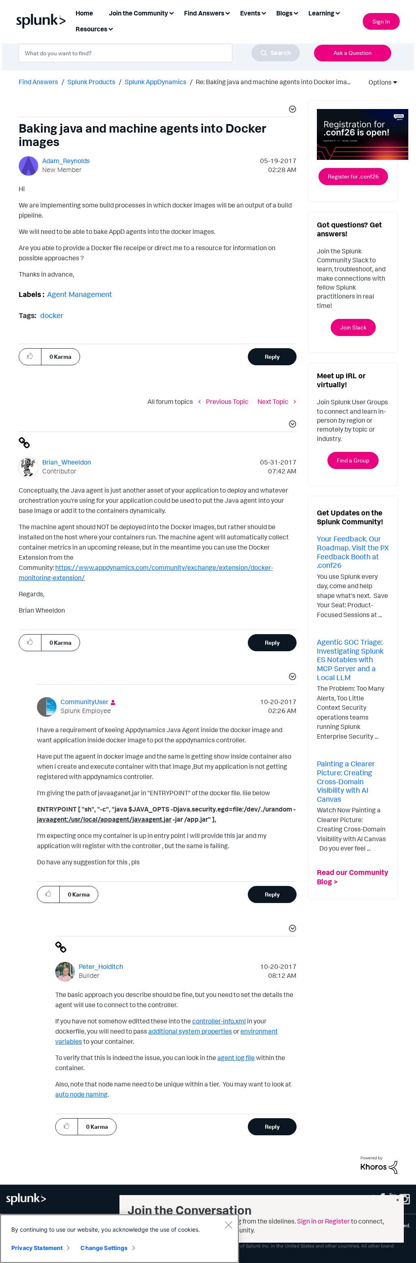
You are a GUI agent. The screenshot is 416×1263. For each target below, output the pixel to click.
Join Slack (353, 327)
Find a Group (353, 460)
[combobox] (159, 53)
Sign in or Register (323, 1221)
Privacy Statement (37, 1247)
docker (51, 315)
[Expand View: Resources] (110, 28)
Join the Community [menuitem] (138, 13)
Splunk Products (91, 82)
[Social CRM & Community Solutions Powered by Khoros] (379, 1164)
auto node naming (81, 1094)
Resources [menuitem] (91, 29)
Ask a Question (353, 52)
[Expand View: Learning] (338, 12)
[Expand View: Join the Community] (171, 12)
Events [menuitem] (250, 13)
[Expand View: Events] (264, 12)
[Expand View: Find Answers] (227, 12)
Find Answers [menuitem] (204, 13)
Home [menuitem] (84, 13)
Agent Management (79, 294)
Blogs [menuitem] (284, 13)
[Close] (228, 1225)
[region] (119, 1238)
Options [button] (377, 82)
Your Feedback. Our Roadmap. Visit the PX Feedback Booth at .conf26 (353, 551)
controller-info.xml (219, 1021)
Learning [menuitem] (321, 13)
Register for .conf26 (353, 176)
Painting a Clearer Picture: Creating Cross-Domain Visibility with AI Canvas (346, 781)
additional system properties (190, 1031)
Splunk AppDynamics (155, 82)
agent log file (236, 1058)
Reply (272, 356)
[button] (291, 110)
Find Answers (38, 82)
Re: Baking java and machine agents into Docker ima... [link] (273, 82)
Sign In (381, 21)
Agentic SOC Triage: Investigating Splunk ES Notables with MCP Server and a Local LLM (350, 659)
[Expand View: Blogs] (296, 12)
